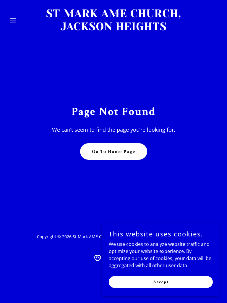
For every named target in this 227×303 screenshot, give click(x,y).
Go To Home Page (113, 152)
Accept (161, 281)
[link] (113, 28)
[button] (23, 20)
